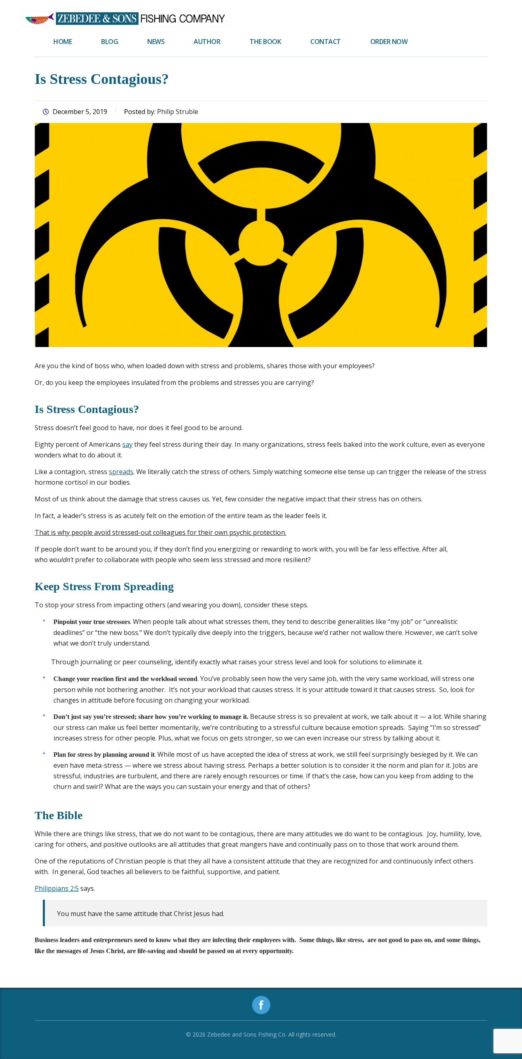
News (155, 41)
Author (207, 41)
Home (62, 41)
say (127, 444)
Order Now (389, 41)
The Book (265, 41)
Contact (325, 41)
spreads (121, 471)
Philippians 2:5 (57, 888)
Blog (109, 41)
